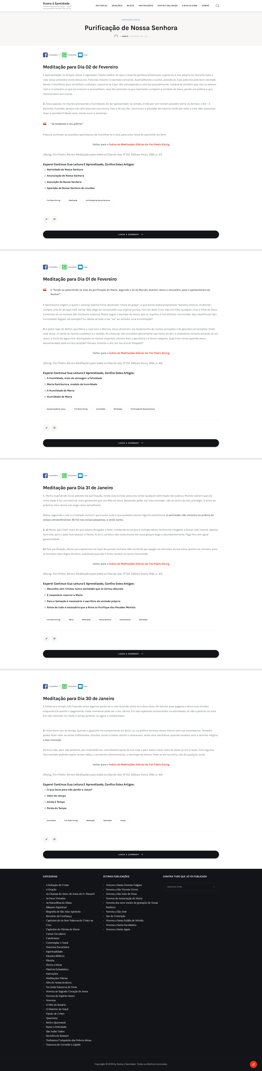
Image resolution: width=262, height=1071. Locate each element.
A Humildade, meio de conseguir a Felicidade (74, 378)
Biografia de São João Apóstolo (63, 911)
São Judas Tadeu (55, 1031)
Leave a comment (129, 234)
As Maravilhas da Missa (59, 902)
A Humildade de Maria (60, 390)
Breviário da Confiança (59, 916)
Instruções (52, 973)
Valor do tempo (56, 795)
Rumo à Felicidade (56, 1026)
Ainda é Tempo (56, 801)
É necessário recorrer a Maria (65, 595)
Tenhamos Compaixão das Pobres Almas (68, 1040)
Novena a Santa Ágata (118, 929)
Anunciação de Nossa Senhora (65, 175)
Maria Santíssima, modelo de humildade (72, 384)
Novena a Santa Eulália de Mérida (124, 920)
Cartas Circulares (56, 933)
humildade (100, 409)
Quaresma (51, 1018)
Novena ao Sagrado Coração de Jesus (67, 991)
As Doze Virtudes (55, 898)
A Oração (51, 889)
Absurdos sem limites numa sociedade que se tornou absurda (85, 588)
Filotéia (50, 960)
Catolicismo (52, 938)
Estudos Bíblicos (55, 955)
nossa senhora (105, 620)
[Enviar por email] (82, 55)
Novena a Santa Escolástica (121, 925)
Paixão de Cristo (55, 1013)
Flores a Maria (54, 964)
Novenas (51, 1000)
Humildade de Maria (59, 396)
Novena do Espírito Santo (60, 995)
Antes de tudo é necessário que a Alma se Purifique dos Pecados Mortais (91, 607)
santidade (143, 620)
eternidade (51, 820)
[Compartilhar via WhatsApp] (69, 55)
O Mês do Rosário (56, 1004)
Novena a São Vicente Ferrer (122, 889)
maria (71, 620)
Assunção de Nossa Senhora (64, 182)
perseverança (125, 620)
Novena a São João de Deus (121, 893)
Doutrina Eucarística (57, 947)
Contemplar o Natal (57, 942)
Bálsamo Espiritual (56, 907)
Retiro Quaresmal (56, 1022)
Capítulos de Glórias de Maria (62, 929)
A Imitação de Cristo (57, 885)
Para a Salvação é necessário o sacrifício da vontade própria (83, 601)
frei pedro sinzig (53, 200)
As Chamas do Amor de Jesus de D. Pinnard (70, 893)
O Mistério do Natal (57, 1009)
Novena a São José (116, 911)
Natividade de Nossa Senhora (65, 169)
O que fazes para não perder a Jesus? (69, 789)
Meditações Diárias (131, 20)
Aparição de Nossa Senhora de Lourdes (70, 188)
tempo (123, 820)
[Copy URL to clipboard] (46, 219)
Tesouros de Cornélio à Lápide (63, 1044)
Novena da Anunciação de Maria (124, 898)
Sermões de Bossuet (57, 1035)
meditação (73, 200)
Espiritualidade (54, 951)
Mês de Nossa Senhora (59, 982)
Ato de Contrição (115, 916)
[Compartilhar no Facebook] (50, 55)
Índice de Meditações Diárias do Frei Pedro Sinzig (139, 144)
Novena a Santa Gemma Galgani (124, 885)
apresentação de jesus (56, 409)
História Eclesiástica (57, 969)
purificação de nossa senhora (98, 200)
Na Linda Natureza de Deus (61, 987)
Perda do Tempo (56, 808)
